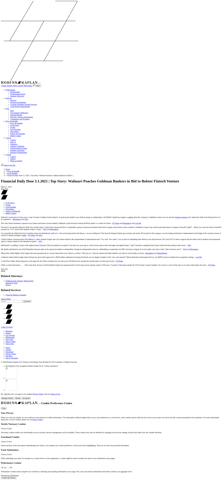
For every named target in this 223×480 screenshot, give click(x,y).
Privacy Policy (11, 354)
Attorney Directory (17, 96)
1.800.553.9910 (7, 327)
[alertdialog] (111, 440)
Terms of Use (55, 394)
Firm (7, 109)
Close (4, 408)
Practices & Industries (18, 102)
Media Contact (15, 136)
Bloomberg (17, 219)
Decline (17, 398)
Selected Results (16, 115)
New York (9, 340)
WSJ (26, 219)
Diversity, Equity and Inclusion (21, 117)
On (5, 468)
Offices (13, 159)
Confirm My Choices (9, 478)
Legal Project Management (20, 107)
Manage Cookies (7, 398)
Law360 (138, 223)
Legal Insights (15, 130)
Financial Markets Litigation (16, 295)
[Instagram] (9, 323)
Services (9, 98)
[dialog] (111, 396)
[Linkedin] (9, 318)
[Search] (34, 86)
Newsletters (14, 132)
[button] (4, 199)
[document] (111, 440)
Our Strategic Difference (19, 113)
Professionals (10, 90)
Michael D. (11, 283)
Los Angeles (10, 335)
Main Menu (28, 86)
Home (8, 169)
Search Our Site (9, 165)
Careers (8, 138)
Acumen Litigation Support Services (23, 104)
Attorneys (13, 144)
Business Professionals (18, 153)
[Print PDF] (4, 194)
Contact (8, 155)
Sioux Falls (10, 344)
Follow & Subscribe (17, 134)
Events (12, 127)
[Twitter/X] (9, 308)
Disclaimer (9, 352)
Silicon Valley (11, 342)
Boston (8, 333)
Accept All (26, 398)
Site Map (9, 356)
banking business (181, 217)
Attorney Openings (17, 146)
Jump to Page (6, 299)
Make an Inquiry (16, 161)
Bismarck (9, 331)
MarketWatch (162, 253)
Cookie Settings (7, 86)
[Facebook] (9, 313)
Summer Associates (17, 150)
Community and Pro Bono (20, 119)
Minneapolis (10, 337)
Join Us (13, 142)
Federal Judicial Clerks (18, 148)
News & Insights (12, 121)
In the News (14, 125)
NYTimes (115, 223)
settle (24, 235)
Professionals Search (17, 94)
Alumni (8, 350)
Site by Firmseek (12, 358)
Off (11, 468)
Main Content (18, 86)
